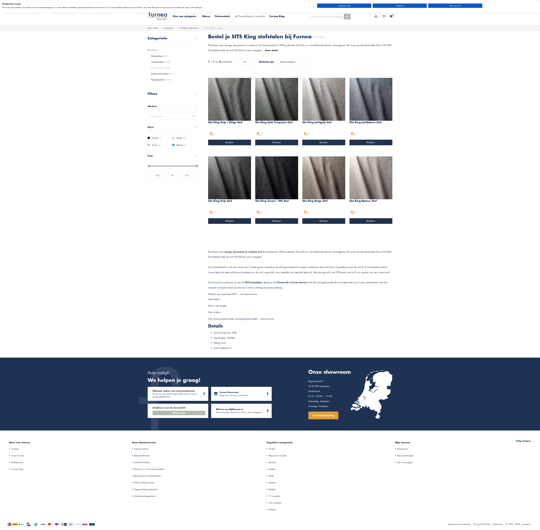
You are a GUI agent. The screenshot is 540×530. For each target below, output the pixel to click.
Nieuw (206, 16)
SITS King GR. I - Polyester (214, 28)
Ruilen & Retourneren (144, 482)
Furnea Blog (276, 16)
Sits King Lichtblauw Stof (365, 122)
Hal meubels (275, 502)
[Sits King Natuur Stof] (370, 177)
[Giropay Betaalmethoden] (63, 524)
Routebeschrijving (323, 415)
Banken (155, 28)
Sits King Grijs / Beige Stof (225, 122)
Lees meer (271, 50)
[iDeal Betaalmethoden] (12, 524)
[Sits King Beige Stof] (323, 177)
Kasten (272, 469)
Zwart (156, 138)
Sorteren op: (266, 62)
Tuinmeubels (222, 16)
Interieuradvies (141, 449)
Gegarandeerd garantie (145, 489)
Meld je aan (179, 413)
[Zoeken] (347, 16)
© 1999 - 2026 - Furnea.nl (518, 524)
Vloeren (272, 509)
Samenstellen (168, 28)
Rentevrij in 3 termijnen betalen (149, 469)
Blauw (181, 145)
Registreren (402, 449)
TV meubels (274, 496)
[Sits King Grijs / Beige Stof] (229, 99)
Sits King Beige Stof (315, 201)
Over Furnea (17, 455)
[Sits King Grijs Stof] (229, 177)
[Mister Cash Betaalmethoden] (70, 524)
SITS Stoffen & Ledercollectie (189, 28)
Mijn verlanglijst (405, 462)
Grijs (156, 145)
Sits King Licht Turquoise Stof (273, 122)
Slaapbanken (161, 79)
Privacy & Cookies (481, 524)
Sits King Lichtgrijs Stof (317, 122)
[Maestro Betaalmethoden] (56, 524)
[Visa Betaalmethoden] (42, 524)
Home (150, 28)
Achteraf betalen (142, 462)
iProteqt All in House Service (291, 282)
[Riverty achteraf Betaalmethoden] (77, 524)
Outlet (272, 449)
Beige (181, 138)
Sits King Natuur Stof (363, 201)
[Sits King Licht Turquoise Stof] (276, 99)
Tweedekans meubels (251, 16)
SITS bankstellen (253, 282)
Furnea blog (17, 469)
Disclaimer (498, 524)
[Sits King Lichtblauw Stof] (370, 99)
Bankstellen (160, 56)
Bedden (272, 489)
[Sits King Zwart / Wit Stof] (276, 177)
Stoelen (272, 482)
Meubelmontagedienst (145, 496)
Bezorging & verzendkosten (147, 475)
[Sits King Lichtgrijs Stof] (323, 99)
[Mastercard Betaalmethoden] (49, 524)
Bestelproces (17, 462)
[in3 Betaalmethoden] (91, 524)
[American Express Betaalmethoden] (35, 524)
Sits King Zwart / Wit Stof (272, 201)
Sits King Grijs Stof (220, 201)
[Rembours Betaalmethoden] (28, 524)
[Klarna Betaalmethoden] (84, 524)
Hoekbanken (161, 62)
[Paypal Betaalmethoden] (21, 524)
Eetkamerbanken (161, 73)
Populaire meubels (278, 455)
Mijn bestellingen (405, 455)
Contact (15, 449)
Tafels (271, 475)
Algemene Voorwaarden (459, 524)
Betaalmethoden (142, 455)
